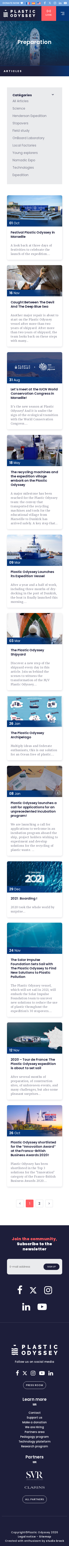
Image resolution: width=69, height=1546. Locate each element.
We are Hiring (34, 1427)
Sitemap (45, 1536)
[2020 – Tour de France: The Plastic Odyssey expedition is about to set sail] (34, 1038)
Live (49, 15)
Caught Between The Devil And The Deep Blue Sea (32, 304)
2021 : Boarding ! (24, 898)
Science (19, 108)
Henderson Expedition (30, 116)
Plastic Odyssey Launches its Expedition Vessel (32, 573)
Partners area (35, 1432)
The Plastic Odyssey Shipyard (27, 652)
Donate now (11, 3)
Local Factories (24, 145)
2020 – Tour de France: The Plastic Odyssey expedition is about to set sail (33, 1063)
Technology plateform (35, 1441)
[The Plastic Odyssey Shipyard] (34, 628)
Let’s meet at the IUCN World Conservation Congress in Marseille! (34, 393)
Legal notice (27, 1536)
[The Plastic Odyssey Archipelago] (34, 711)
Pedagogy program (34, 1437)
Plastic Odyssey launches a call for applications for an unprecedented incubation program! (34, 809)
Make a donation (34, 1422)
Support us (34, 1417)
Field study (21, 130)
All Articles (21, 101)
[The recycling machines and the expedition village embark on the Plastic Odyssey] (34, 450)
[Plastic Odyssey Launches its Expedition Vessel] (34, 550)
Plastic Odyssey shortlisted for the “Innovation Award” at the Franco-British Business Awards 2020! (33, 1148)
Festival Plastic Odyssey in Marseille (33, 234)
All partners (34, 1499)
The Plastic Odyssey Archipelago (27, 735)
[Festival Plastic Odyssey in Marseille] (34, 211)
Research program (34, 1446)
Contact (35, 1413)
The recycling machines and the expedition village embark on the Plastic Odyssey (34, 478)
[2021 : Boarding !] (34, 877)
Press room (34, 1385)
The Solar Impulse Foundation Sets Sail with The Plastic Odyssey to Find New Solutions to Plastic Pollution (33, 968)
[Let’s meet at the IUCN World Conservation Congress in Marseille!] (34, 367)
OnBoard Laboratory (29, 138)
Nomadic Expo (24, 160)
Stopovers (20, 123)
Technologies (23, 167)
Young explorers (25, 153)
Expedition (21, 175)
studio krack (55, 1541)
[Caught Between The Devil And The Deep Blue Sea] (34, 280)
